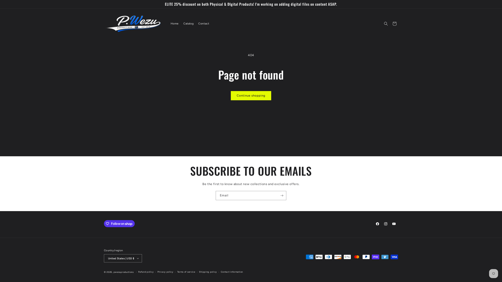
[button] (386, 23)
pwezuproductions (124, 272)
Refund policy (146, 272)
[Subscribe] (281, 195)
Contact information (232, 272)
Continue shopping (251, 95)
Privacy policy (165, 272)
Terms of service (186, 272)
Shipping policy (208, 272)
